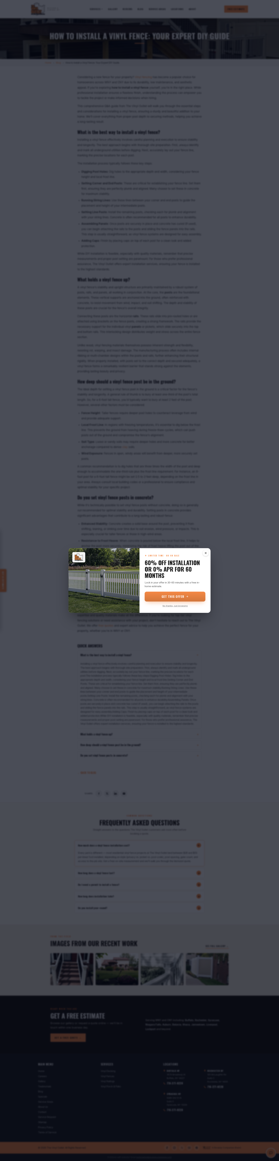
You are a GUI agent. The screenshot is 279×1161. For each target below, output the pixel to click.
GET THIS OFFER (173, 596)
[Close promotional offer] (206, 553)
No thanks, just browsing (175, 605)
